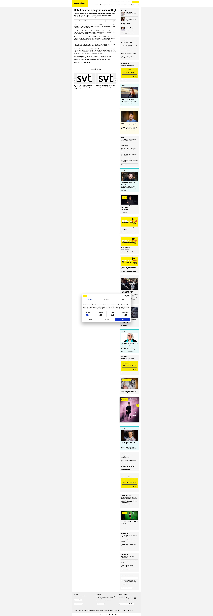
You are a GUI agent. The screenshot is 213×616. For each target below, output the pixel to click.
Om (126, 1)
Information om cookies (127, 610)
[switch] (100, 315)
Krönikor (115, 4)
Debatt (100, 4)
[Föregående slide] (74, 80)
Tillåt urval (107, 319)
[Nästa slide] (115, 80)
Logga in (129, 1)
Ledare (96, 4)
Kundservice (123, 1)
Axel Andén (84, 610)
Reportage (105, 4)
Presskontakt (124, 4)
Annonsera (112, 1)
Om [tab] (123, 299)
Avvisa (90, 319)
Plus (119, 4)
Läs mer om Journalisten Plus (126, 603)
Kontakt (118, 1)
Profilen (111, 4)
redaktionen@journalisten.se (127, 504)
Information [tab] (106, 299)
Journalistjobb (131, 4)
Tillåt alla (122, 319)
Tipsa (115, 1)
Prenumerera (135, 1)
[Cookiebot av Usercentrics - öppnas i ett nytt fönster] (125, 296)
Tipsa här (123, 502)
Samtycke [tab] (90, 299)
